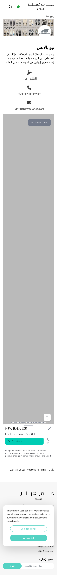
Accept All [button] (28, 538)
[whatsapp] (18, 6)
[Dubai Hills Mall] (41, 6)
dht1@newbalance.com (29, 108)
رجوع (52, 16)
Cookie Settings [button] (29, 528)
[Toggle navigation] (5, 6)
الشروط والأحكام (46, 550)
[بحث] (10, 6)
